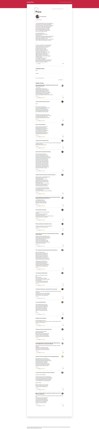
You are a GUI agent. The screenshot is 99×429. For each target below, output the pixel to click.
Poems (70, 2)
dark (46, 28)
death (50, 39)
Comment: (37, 73)
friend (41, 24)
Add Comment (61, 79)
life (37, 40)
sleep (41, 35)
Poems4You (30, 2)
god (44, 25)
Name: (37, 70)
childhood (38, 25)
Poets (67, 2)
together (47, 39)
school (39, 30)
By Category (64, 2)
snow (36, 23)
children (38, 27)
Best (61, 2)
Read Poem (49, 135)
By (43, 16)
